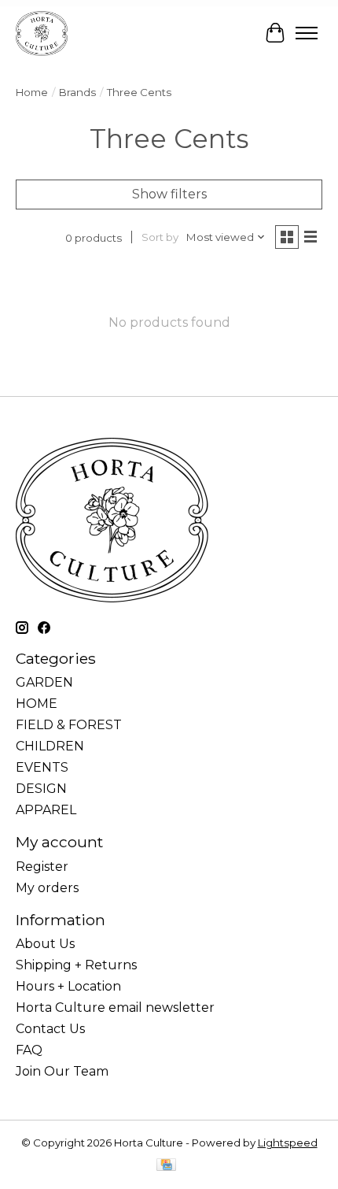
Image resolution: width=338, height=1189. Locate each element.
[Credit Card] (166, 1165)
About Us (45, 943)
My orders (47, 887)
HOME (36, 703)
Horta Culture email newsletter (115, 1007)
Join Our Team (62, 1071)
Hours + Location (68, 986)
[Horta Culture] (42, 33)
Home (32, 92)
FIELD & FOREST (69, 724)
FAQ (29, 1050)
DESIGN (41, 788)
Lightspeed (288, 1142)
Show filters (169, 194)
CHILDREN (50, 746)
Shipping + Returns (76, 964)
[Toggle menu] (306, 33)
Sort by (159, 237)
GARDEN (44, 682)
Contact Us (50, 1028)
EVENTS (42, 767)
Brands (77, 92)
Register (42, 866)
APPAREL (46, 809)
